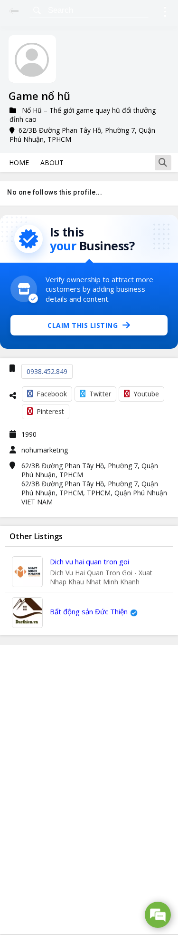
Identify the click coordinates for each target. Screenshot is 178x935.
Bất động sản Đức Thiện (89, 611)
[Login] (165, 13)
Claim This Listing (82, 325)
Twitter (100, 393)
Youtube (146, 393)
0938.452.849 (47, 371)
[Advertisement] (89, 789)
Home (19, 162)
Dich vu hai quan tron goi (89, 561)
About (52, 162)
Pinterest (50, 411)
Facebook (52, 393)
